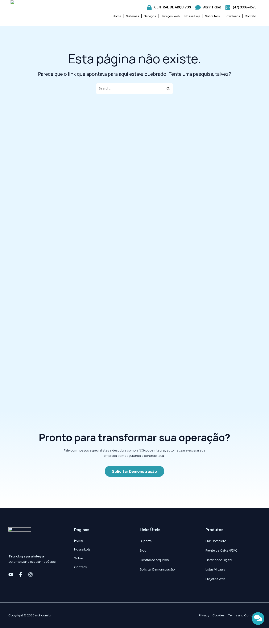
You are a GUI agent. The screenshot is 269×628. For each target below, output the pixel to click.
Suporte (146, 541)
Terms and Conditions (244, 615)
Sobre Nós (212, 16)
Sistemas (132, 16)
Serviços (150, 16)
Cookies (218, 615)
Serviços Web (170, 16)
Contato (250, 16)
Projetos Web (215, 579)
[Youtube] (10, 574)
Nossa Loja (192, 16)
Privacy (204, 615)
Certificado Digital (219, 560)
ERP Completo (216, 541)
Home (117, 16)
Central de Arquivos (154, 560)
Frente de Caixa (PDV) (221, 550)
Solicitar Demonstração (157, 569)
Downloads (232, 16)
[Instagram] (30, 574)
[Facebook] (20, 574)
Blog (143, 550)
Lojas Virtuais (215, 569)
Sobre (78, 558)
